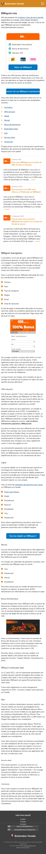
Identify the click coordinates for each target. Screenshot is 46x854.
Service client (9, 137)
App (5, 133)
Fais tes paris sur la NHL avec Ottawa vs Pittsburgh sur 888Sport (26, 190)
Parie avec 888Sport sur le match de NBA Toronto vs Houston (27, 163)
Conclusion (8, 142)
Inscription (8, 107)
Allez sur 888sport (23, 67)
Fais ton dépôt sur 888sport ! (23, 536)
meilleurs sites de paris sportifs (30, 17)
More (33, 179)
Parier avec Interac (11, 492)
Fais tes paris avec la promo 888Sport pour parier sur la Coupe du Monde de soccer (27, 221)
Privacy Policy (25, 847)
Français (23, 822)
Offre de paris (9, 111)
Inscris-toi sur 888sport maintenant (23, 91)
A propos (23, 824)
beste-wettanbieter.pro (25, 826)
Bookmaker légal (11, 129)
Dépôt (6, 116)
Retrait (7, 120)
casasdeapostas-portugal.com (24, 830)
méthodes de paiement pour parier (29, 484)
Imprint (18, 847)
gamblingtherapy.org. (29, 846)
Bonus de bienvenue (12, 124)
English (23, 819)
